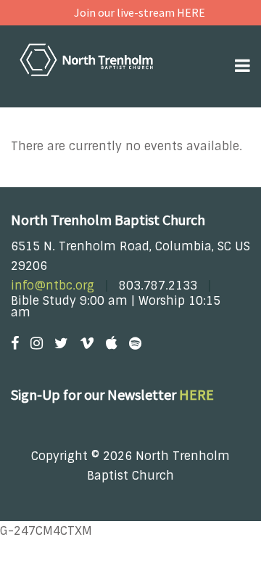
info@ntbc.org (52, 285)
